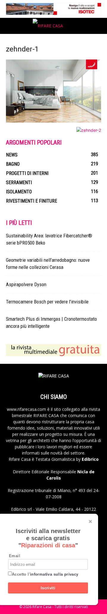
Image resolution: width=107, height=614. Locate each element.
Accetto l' (45, 574)
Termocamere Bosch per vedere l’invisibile (47, 302)
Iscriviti (48, 588)
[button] (10, 26)
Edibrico (90, 459)
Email (14, 556)
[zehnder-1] (53, 120)
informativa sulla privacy (54, 574)
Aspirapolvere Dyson (26, 284)
